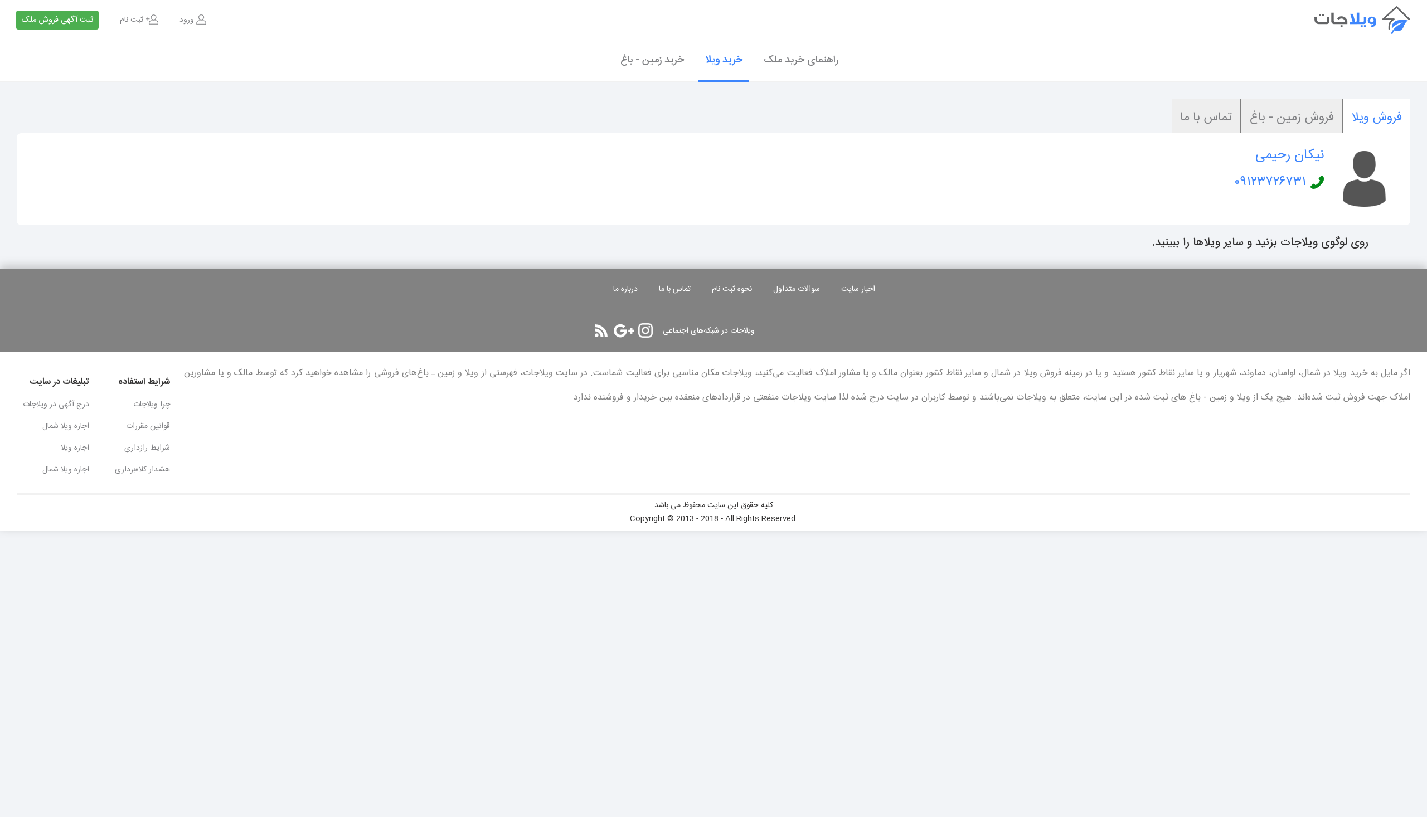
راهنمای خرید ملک (801, 60)
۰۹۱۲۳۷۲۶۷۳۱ (1270, 182)
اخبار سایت (858, 289)
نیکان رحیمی (1289, 155)
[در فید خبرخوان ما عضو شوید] (601, 330)
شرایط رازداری (147, 448)
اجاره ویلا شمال (65, 426)
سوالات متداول (796, 289)
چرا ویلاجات (151, 404)
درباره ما (625, 289)
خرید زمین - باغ (652, 60)
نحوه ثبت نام (732, 289)
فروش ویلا (1377, 118)
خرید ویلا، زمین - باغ (1371, 20)
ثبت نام (131, 20)
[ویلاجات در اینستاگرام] (645, 330)
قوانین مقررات (148, 426)
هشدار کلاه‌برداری (142, 469)
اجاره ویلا (75, 448)
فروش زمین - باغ (1292, 118)
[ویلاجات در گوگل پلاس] (624, 331)
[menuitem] (193, 20)
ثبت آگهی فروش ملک (57, 20)
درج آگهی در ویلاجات (56, 404)
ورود (186, 20)
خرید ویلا (723, 60)
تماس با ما (1206, 118)
